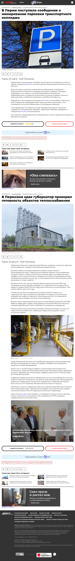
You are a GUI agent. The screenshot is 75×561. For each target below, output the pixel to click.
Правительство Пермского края (11, 252)
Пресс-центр (33, 513)
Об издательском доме (21, 513)
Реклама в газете (57, 513)
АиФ (15, 69)
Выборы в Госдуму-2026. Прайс (43, 517)
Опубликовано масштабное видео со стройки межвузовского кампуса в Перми (58, 482)
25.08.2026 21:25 (6, 194)
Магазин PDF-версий (20, 515)
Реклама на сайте (44, 513)
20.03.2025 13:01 (6, 7)
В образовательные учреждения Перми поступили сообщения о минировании (57, 157)
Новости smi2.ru (8, 188)
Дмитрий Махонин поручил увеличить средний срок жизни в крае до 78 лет (57, 476)
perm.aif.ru (29, 84)
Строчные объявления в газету (23, 517)
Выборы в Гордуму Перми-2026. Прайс (57, 519)
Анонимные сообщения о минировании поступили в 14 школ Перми (21, 163)
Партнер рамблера (30, 554)
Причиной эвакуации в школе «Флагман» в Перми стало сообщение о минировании (22, 157)
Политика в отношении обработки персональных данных (28, 541)
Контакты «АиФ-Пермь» (60, 515)
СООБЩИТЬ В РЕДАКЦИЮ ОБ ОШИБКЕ (24, 521)
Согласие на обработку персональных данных (25, 539)
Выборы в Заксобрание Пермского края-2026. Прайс (29, 519)
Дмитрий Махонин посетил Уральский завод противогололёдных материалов (22, 476)
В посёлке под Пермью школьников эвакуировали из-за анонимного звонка (21, 151)
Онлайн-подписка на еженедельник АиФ (40, 515)
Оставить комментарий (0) (59, 124)
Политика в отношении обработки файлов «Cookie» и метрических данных (32, 542)
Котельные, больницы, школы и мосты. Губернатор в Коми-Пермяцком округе (42, 431)
